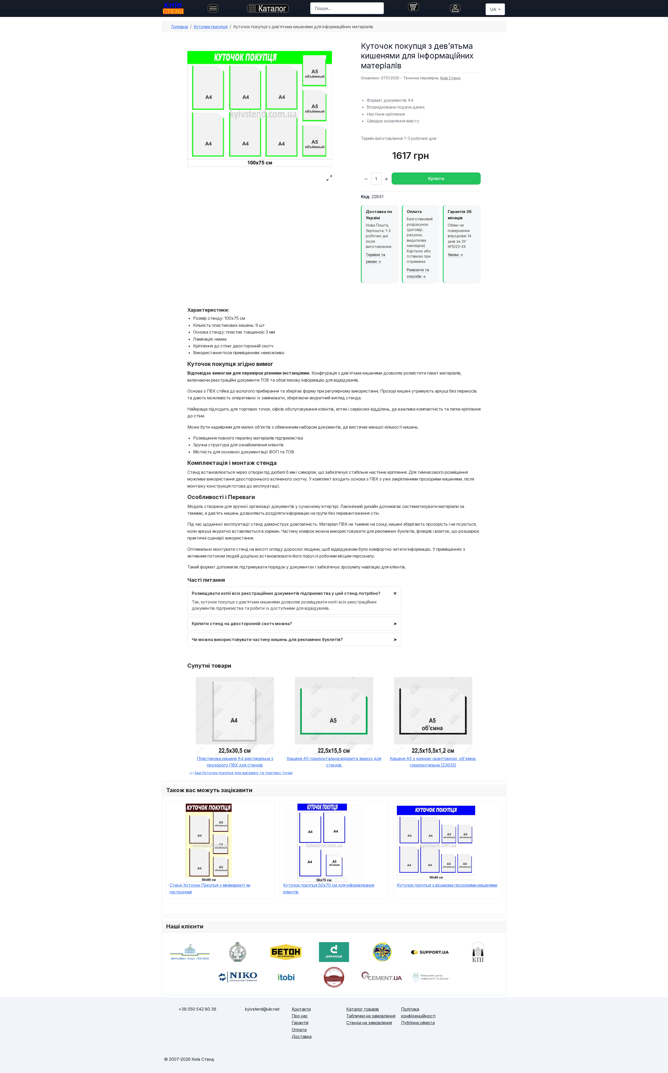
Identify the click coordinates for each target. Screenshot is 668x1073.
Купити (436, 178)
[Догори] (659, 1063)
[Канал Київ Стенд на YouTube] (493, 1019)
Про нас (300, 1015)
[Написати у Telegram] (197, 1026)
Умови (453, 255)
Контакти (301, 1009)
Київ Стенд (450, 78)
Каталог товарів (362, 1009)
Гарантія (300, 1022)
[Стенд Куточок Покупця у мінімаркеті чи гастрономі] (209, 842)
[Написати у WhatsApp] (222, 1026)
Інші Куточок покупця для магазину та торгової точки (243, 772)
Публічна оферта (418, 1022)
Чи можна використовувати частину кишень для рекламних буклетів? (267, 639)
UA (493, 9)
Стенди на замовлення (369, 1022)
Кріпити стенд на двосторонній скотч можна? (242, 623)
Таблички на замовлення (370, 1015)
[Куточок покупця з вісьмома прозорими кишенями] (436, 842)
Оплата (299, 1029)
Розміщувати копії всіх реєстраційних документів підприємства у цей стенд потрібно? (286, 593)
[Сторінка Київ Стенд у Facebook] (468, 1019)
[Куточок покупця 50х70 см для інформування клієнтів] (322, 842)
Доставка (302, 1036)
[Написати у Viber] (172, 1026)
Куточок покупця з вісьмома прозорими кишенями (447, 885)
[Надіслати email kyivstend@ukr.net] (262, 1026)
